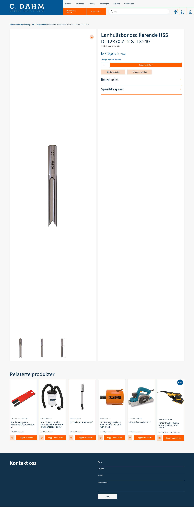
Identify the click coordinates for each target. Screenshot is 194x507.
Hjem (12, 25)
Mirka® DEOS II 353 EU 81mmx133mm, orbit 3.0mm (169, 425)
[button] (95, 11)
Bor (33, 25)
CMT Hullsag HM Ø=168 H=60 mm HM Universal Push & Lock (110, 424)
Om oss (117, 4)
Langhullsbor (41, 25)
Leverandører (104, 4)
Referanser (80, 4)
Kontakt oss (129, 4)
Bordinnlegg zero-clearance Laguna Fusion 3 (22, 424)
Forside (68, 4)
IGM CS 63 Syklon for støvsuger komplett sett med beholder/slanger (52, 424)
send (107, 496)
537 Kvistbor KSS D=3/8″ (81, 422)
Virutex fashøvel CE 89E (140, 422)
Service (91, 4)
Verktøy (27, 25)
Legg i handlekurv (146, 65)
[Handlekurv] (182, 11)
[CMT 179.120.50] (52, 186)
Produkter (19, 25)
